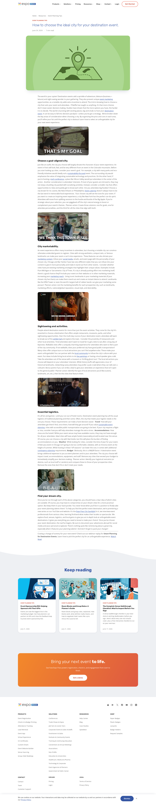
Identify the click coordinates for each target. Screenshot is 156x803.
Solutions (67, 4)
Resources (88, 4)
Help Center (83, 718)
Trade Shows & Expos (56, 722)
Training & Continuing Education (60, 741)
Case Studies (84, 726)
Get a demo (78, 678)
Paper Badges (115, 718)
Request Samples (116, 733)
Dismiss (127, 799)
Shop (98, 4)
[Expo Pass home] (27, 4)
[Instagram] (131, 705)
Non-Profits (53, 752)
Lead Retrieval (23, 730)
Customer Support (24, 789)
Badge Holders (115, 730)
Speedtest (83, 730)
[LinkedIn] (136, 705)
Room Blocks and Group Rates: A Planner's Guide (75, 607)
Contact (107, 4)
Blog (81, 722)
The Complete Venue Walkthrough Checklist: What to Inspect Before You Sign (118, 608)
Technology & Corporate (57, 763)
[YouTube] (127, 705)
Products (55, 4)
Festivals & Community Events (59, 737)
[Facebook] (122, 705)
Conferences (53, 718)
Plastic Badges (115, 722)
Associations (53, 748)
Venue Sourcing (23, 752)
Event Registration (24, 718)
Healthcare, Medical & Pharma (59, 760)
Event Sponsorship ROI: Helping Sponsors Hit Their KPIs (34, 607)
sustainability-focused (76, 173)
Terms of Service (85, 781)
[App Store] (108, 705)
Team (20, 785)
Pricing (78, 4)
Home (34, 16)
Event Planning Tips (55, 16)
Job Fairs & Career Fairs (57, 726)
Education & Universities (57, 756)
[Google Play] (113, 705)
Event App (21, 733)
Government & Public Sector (59, 771)
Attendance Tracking (25, 726)
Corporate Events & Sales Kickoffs (60, 730)
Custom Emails (23, 745)
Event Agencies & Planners (58, 767)
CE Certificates (23, 741)
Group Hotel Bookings (25, 756)
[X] (117, 705)
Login (117, 4)
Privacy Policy (84, 785)
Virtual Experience (24, 737)
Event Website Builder (26, 748)
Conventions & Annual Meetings (60, 745)
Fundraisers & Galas (56, 733)
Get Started (130, 4)
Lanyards (113, 726)
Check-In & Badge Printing (27, 722)
